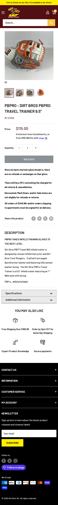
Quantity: (9, 147)
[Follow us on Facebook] (4, 461)
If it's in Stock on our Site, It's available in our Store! (29, 2)
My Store (9, 118)
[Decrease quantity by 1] (19, 148)
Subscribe (12, 442)
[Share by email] (51, 218)
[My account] (47, 12)
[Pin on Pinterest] (39, 218)
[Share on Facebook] (33, 218)
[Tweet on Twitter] (45, 218)
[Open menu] (3, 12)
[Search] (51, 22)
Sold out (29, 159)
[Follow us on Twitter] (9, 461)
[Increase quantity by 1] (35, 148)
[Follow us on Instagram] (15, 461)
